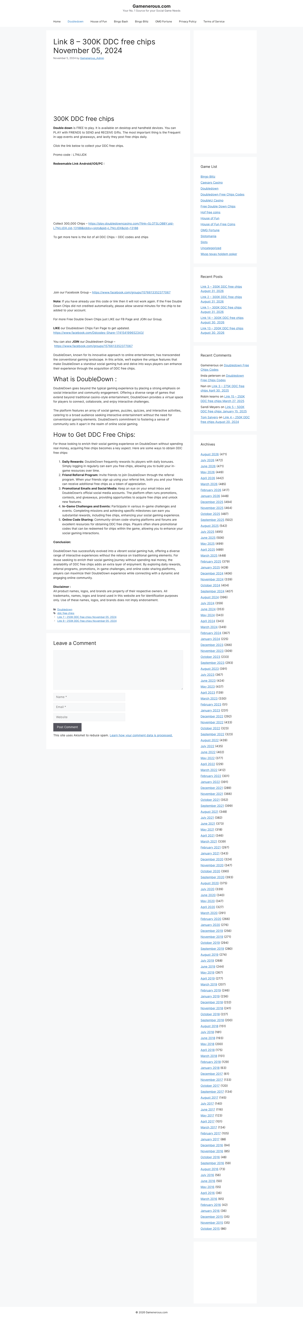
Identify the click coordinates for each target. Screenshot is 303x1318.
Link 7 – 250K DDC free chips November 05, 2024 (86, 616)
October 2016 (210, 1157)
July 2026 (207, 460)
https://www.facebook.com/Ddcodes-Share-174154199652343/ (98, 332)
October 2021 (210, 800)
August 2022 (210, 740)
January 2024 (210, 639)
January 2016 (210, 1211)
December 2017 (212, 1074)
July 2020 (207, 889)
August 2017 (209, 1097)
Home (57, 21)
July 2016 (207, 1175)
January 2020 (210, 925)
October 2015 (210, 1228)
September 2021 (212, 805)
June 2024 (208, 609)
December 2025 (212, 502)
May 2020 (208, 901)
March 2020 (209, 913)
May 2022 (208, 758)
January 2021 (210, 853)
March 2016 (209, 1199)
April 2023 (208, 692)
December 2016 (212, 1145)
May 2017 (207, 1115)
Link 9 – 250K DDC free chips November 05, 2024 (87, 620)
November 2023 (212, 651)
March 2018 (209, 1056)
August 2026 (210, 454)
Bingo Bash (121, 21)
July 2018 (207, 1032)
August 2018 (209, 1026)
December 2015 (212, 1216)
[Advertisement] (118, 84)
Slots (204, 242)
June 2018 (208, 1038)
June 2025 (208, 537)
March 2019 (209, 984)
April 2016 (208, 1193)
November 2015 (212, 1222)
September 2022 (212, 734)
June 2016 (208, 1181)
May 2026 (208, 472)
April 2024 (208, 621)
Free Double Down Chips (218, 206)
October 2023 (210, 657)
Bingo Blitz (141, 21)
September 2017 (212, 1091)
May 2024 (208, 615)
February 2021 (211, 847)
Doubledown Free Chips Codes (222, 194)
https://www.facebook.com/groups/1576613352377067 (131, 292)
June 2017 (208, 1109)
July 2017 (207, 1103)
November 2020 (212, 865)
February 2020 (211, 919)
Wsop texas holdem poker (219, 254)
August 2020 (210, 883)
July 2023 (207, 674)
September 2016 (212, 1163)
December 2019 (212, 931)
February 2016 (211, 1205)
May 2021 (207, 829)
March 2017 (209, 1127)
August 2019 (209, 954)
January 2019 (210, 996)
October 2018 (210, 1014)
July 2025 (207, 531)
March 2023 (209, 698)
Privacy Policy (187, 21)
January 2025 (210, 567)
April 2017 (208, 1121)
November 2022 (212, 722)
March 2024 (209, 627)
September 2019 (212, 948)
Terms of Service (214, 21)
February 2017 (211, 1133)
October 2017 (210, 1085)
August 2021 (209, 811)
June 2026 (208, 466)
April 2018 (208, 1050)
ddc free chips (65, 613)
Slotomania (208, 236)
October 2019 (210, 942)
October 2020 (210, 871)
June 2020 (208, 895)
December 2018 (212, 1002)
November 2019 (212, 937)
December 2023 (212, 645)
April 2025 (208, 549)
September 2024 (212, 591)
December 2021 (212, 788)
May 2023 (208, 686)
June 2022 (208, 752)
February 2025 (211, 561)
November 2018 (212, 1008)
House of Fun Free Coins (218, 224)
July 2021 (207, 817)
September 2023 (212, 663)
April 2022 (208, 764)
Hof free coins (210, 212)
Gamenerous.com (152, 6)
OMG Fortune (163, 21)
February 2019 (211, 990)
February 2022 (211, 776)
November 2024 (212, 579)
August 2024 (210, 597)
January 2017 (210, 1139)
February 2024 (211, 633)
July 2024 (207, 603)
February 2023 (211, 704)
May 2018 (207, 1044)
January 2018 (210, 1068)
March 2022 (209, 770)
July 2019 (207, 960)
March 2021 (209, 841)
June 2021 (208, 823)
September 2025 (212, 520)
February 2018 (211, 1062)
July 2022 (207, 746)
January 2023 (210, 710)
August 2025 (210, 526)
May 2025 (208, 543)
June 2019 (208, 966)
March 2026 (209, 484)
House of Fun (98, 21)
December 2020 (212, 859)
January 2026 (210, 496)
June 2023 (208, 680)
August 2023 (210, 668)
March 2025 (209, 555)
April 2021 (208, 835)
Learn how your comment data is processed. (141, 735)
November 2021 (212, 794)
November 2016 (212, 1151)
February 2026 (211, 490)
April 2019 (208, 978)
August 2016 (209, 1169)
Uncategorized (211, 248)
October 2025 (210, 514)
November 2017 (212, 1079)
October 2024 (210, 585)
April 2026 (208, 478)
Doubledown (75, 21)
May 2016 (207, 1187)
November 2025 (212, 508)
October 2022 (210, 728)
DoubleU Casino (212, 200)
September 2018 (212, 1020)
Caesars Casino (212, 182)
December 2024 (212, 573)
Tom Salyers (209, 417)
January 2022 (210, 782)
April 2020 (208, 907)
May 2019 (207, 972)
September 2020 (212, 877)
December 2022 (212, 716)
